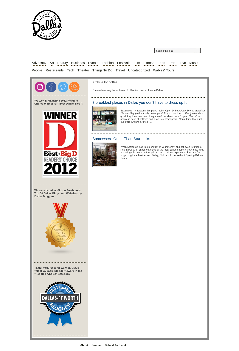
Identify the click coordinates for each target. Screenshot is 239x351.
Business (78, 63)
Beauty (62, 63)
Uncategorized (139, 70)
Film (137, 63)
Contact (96, 345)
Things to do (102, 70)
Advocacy (39, 63)
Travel (120, 70)
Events (93, 63)
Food (161, 63)
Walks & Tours (163, 70)
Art (52, 63)
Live (183, 63)
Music (193, 63)
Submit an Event (115, 345)
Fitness (148, 63)
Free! (172, 63)
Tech (70, 70)
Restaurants (55, 70)
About (84, 345)
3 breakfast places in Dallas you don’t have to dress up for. (141, 102)
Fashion (108, 63)
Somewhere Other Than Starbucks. (121, 139)
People (37, 70)
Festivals (123, 63)
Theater (83, 70)
